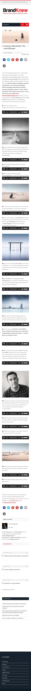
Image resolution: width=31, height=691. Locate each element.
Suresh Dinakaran (7, 52)
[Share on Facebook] (4, 60)
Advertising (5, 661)
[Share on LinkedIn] (21, 60)
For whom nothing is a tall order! (11, 569)
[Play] (4, 112)
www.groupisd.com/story (10, 502)
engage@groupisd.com (15, 500)
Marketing (4, 678)
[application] (15, 112)
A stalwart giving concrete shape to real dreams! (15, 556)
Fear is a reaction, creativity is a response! (12, 618)
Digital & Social (5, 672)
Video (3, 683)
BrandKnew (5, 537)
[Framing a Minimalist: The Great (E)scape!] (15, 37)
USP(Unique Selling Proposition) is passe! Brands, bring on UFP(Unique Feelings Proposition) (14, 611)
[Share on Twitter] (8, 60)
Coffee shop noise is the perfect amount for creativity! (16, 2)
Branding (4, 664)
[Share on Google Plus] (12, 60)
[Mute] (22, 112)
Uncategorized (5, 680)
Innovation (4, 675)
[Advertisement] (16, 18)
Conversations (25, 54)
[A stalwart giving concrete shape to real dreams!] (15, 551)
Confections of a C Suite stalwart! (11, 583)
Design (4, 669)
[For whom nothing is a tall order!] (15, 565)
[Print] (4, 66)
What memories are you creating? (10, 615)
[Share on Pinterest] (17, 60)
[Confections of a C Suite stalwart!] (15, 579)
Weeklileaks (18, 537)
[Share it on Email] (25, 60)
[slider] (25, 112)
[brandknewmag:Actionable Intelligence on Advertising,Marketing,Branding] (15, 11)
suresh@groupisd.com (13, 539)
